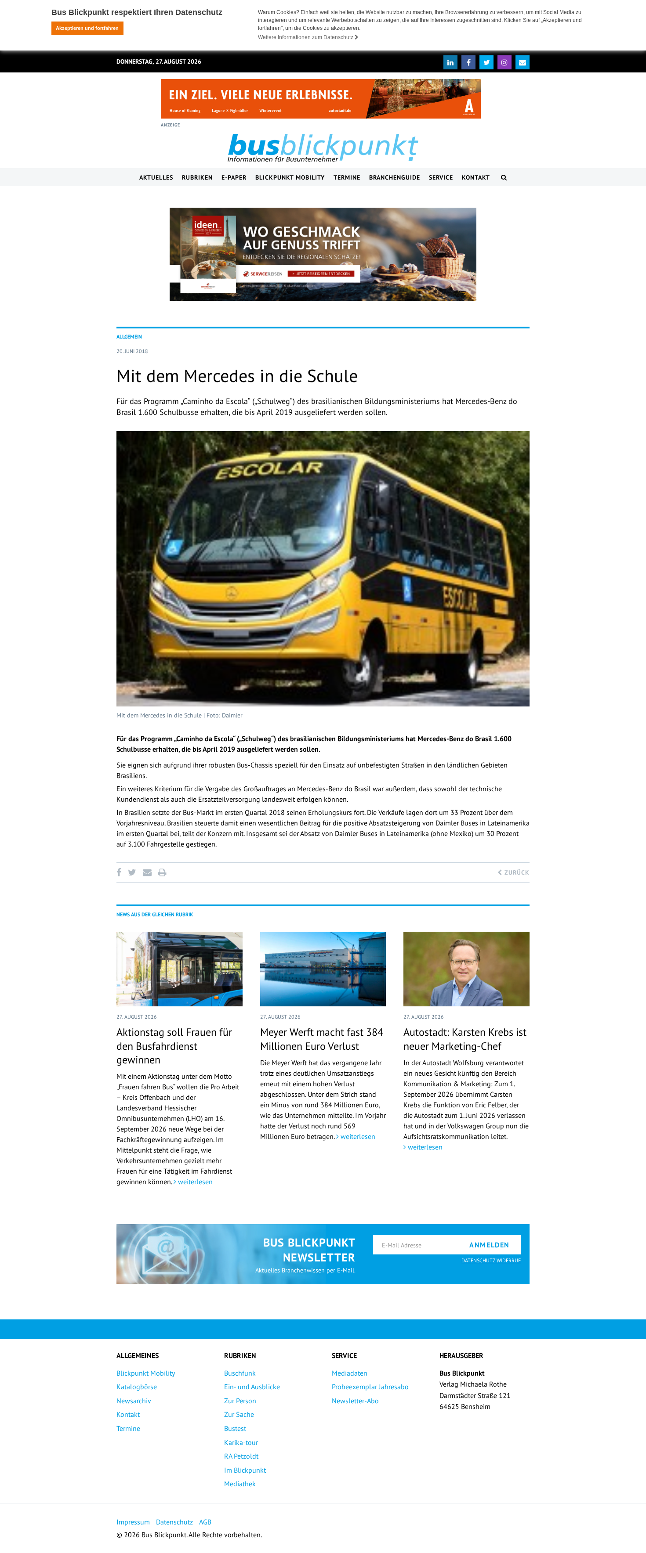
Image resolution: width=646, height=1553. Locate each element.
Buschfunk (240, 1373)
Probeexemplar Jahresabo (370, 1386)
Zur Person (240, 1400)
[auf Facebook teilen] (120, 872)
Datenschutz (174, 1521)
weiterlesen (194, 1181)
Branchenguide (394, 177)
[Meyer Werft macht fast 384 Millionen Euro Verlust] (323, 969)
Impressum (133, 1521)
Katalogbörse (136, 1386)
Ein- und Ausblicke (252, 1386)
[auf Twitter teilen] (131, 872)
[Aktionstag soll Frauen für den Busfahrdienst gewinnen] (179, 969)
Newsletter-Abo (355, 1400)
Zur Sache (239, 1414)
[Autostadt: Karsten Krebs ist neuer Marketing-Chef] (466, 969)
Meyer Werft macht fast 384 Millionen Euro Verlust (321, 1038)
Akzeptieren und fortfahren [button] (87, 28)
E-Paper (234, 177)
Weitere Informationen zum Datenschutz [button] (306, 37)
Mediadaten (349, 1373)
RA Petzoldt (241, 1456)
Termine (347, 177)
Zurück (516, 872)
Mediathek (240, 1483)
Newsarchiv (133, 1400)
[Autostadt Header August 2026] (321, 99)
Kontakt (476, 177)
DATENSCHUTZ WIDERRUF (491, 1260)
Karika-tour (241, 1442)
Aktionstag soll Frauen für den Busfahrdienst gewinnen (174, 1045)
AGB (205, 1521)
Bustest (235, 1428)
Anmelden (489, 1244)
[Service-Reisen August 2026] (323, 254)
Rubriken (197, 177)
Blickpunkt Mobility (290, 177)
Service (441, 177)
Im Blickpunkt (245, 1470)
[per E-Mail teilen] (147, 872)
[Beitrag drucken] (162, 872)
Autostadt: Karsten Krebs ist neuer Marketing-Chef (464, 1038)
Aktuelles (156, 177)
